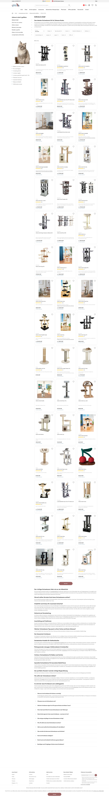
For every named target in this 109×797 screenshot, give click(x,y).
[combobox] (52, 5)
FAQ (96, 1)
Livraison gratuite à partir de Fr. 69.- (21, 75)
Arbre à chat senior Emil (83, 99)
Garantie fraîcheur (17, 79)
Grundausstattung (54, 591)
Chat (21, 9)
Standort (43, 679)
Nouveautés (80, 9)
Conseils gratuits (17, 71)
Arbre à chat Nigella (39, 133)
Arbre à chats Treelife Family (41, 334)
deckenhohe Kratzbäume (60, 642)
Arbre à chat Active (82, 501)
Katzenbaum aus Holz (68, 616)
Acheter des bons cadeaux (69, 780)
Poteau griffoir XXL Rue (40, 368)
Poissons (13, 780)
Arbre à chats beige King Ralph (42, 167)
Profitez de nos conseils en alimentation (54, 780)
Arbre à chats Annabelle (83, 133)
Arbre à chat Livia (60, 434)
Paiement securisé (17, 77)
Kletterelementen (91, 649)
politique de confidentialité (98, 790)
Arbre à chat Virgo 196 (40, 266)
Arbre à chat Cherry (82, 469)
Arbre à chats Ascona (40, 99)
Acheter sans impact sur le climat (52, 778)
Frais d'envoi (31, 780)
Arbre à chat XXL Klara (82, 368)
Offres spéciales (72, 9)
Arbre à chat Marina (40, 434)
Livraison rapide (16, 73)
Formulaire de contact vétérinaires (53, 776)
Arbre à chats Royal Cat (61, 267)
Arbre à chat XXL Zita (82, 167)
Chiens (13, 774)
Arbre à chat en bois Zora (41, 301)
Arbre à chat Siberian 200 (41, 65)
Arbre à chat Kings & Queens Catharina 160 (44, 232)
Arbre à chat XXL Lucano (41, 200)
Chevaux (13, 778)
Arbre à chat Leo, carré (83, 400)
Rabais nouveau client (68, 774)
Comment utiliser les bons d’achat (70, 778)
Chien (26, 9)
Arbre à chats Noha (61, 536)
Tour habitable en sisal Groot (62, 66)
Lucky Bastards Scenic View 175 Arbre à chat (65, 501)
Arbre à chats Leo (81, 234)
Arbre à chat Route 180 (61, 232)
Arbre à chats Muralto (40, 400)
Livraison (31, 783)
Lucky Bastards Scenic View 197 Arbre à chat (65, 99)
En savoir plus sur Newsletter (85, 784)
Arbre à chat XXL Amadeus (62, 167)
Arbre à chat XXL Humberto (83, 66)
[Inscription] (96, 775)
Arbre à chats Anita (61, 301)
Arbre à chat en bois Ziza (83, 301)
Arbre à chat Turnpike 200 (62, 199)
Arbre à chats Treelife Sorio (41, 502)
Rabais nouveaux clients (18, 66)
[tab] (40, 31)
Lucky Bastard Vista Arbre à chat (63, 132)
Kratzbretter (64, 650)
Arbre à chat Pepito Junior (62, 469)
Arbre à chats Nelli (60, 570)
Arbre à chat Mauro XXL (62, 400)
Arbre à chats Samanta (82, 435)
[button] (85, 5)
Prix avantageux (17, 68)
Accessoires (41, 9)
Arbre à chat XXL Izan (40, 570)
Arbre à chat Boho (39, 469)
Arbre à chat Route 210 (82, 200)
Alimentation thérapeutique (52, 9)
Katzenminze (75, 687)
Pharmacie (63, 9)
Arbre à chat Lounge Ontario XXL (63, 368)
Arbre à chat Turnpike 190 (83, 267)
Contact (30, 774)
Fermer (54, 794)
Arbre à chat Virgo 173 (82, 334)
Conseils (48, 783)
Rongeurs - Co (14, 783)
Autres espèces (33, 9)
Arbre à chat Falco (82, 570)
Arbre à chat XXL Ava (40, 536)
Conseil (87, 9)
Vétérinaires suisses (17, 84)
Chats (13, 776)
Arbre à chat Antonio (82, 536)
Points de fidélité (67, 776)
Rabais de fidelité (17, 82)
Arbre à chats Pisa (60, 334)
